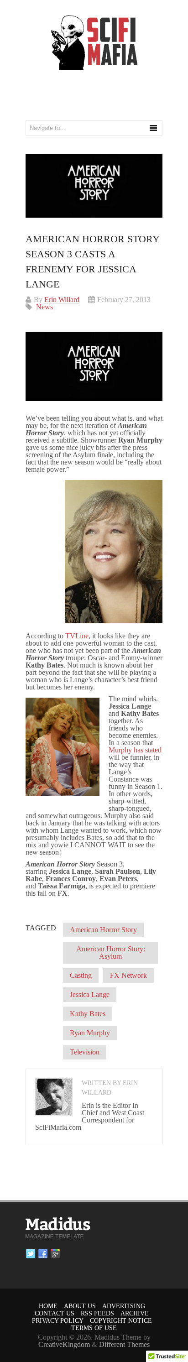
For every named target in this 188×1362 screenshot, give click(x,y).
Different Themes (124, 1344)
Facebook (43, 1254)
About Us (80, 1306)
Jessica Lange (90, 994)
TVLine (77, 636)
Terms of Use (94, 1328)
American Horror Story (103, 930)
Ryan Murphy (90, 1033)
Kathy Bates (87, 1014)
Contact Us (54, 1313)
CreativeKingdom (64, 1344)
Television (84, 1052)
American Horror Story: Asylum (110, 952)
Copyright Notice (121, 1320)
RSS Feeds (97, 1313)
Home (48, 1306)
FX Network (128, 975)
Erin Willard (61, 299)
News (44, 307)
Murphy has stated (135, 750)
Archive (134, 1313)
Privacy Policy (58, 1320)
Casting (81, 975)
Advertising (123, 1306)
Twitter (31, 1254)
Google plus (55, 1254)
